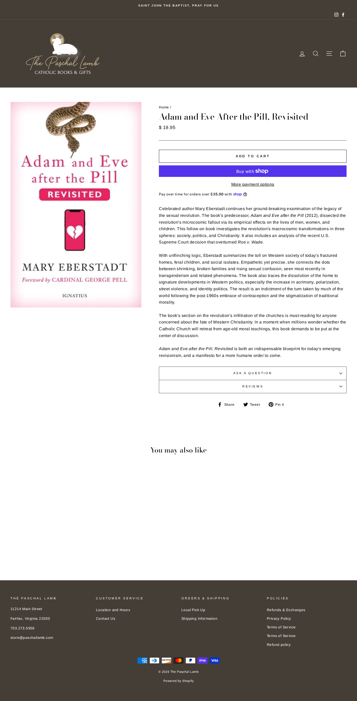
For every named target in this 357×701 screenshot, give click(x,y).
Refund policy (279, 645)
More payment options (252, 184)
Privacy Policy (279, 619)
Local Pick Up (193, 610)
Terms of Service (281, 627)
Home (164, 107)
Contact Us (105, 619)
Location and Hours (113, 610)
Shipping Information (199, 619)
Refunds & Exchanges (286, 610)
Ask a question (252, 373)
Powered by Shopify (178, 681)
